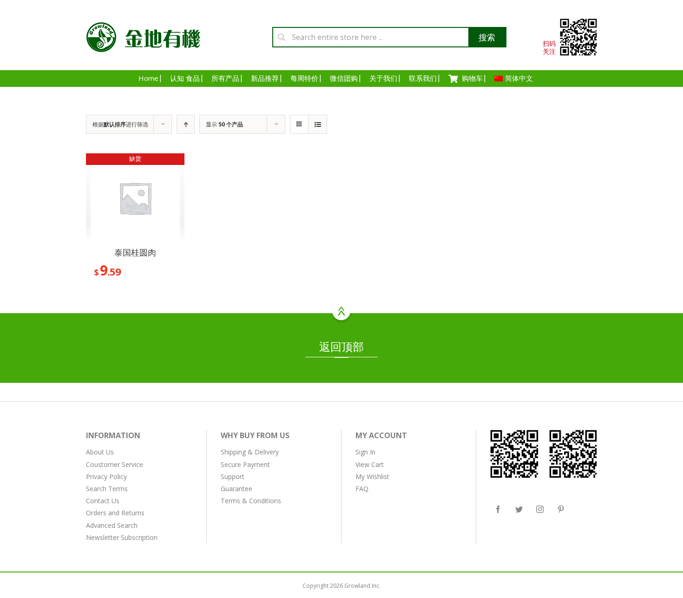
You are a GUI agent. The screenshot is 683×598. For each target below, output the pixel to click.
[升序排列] (186, 124)
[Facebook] (498, 509)
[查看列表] (318, 124)
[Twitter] (519, 509)
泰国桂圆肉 (135, 252)
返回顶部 (341, 346)
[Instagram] (540, 509)
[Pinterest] (561, 509)
